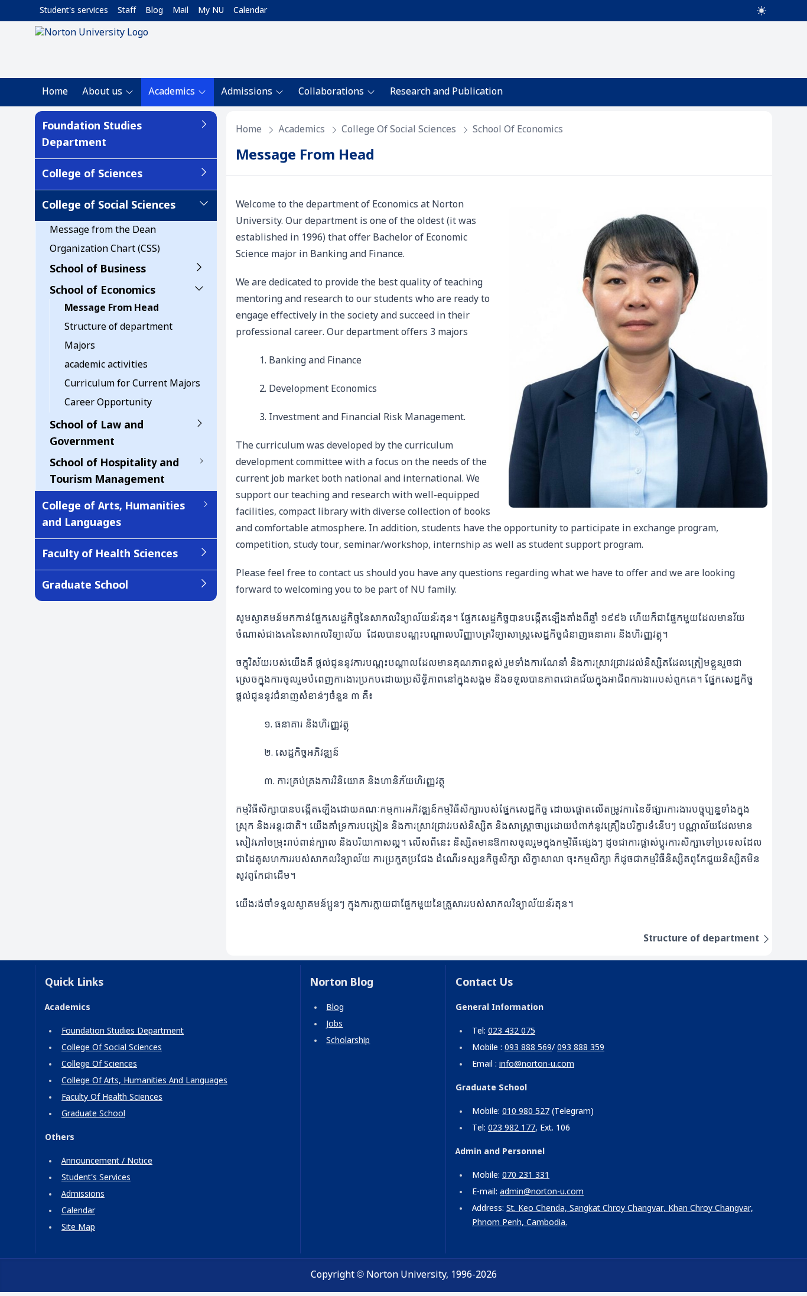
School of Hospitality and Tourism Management (114, 471)
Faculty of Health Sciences (110, 554)
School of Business (98, 269)
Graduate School (85, 586)
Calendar (250, 10)
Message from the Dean (103, 230)
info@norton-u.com (536, 1064)
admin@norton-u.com (542, 1192)
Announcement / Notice (106, 1161)
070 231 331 (525, 1175)
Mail (180, 10)
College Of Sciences (99, 1064)
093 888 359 (580, 1047)
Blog (154, 10)
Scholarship (348, 1040)
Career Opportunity (108, 403)
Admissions (83, 1194)
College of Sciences (92, 174)
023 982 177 (511, 1128)
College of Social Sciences (108, 206)
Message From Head (111, 308)
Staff (127, 10)
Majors (79, 346)
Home (55, 92)
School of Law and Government (97, 433)
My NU (211, 10)
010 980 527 (525, 1111)
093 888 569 (528, 1047)
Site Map (78, 1227)
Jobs (334, 1024)
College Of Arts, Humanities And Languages (144, 1081)
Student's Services (96, 1177)
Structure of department (118, 327)
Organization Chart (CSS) (105, 249)
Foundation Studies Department (92, 134)
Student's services (74, 10)
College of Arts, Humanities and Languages (113, 514)
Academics (301, 130)
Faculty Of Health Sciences (111, 1097)
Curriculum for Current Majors (132, 384)
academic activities (106, 365)
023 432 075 (511, 1031)
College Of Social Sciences (111, 1047)
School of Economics (102, 291)
